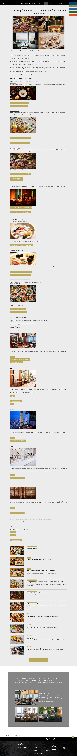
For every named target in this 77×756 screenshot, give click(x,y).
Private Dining (46, 744)
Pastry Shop (40, 3)
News (51, 3)
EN (61, 3)
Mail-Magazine (73, 15)
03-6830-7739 (22, 748)
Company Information (55, 745)
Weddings (63, 747)
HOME (6, 735)
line (73, 12)
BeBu (22, 3)
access (72, 3)
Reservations (73, 6)
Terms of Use (54, 749)
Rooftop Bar (27, 3)
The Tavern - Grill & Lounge (16, 3)
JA (59, 3)
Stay (62, 749)
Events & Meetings (47, 750)
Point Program (64, 744)
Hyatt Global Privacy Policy (56, 747)
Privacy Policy (54, 746)
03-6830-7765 (24, 751)
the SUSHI (34, 3)
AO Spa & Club (64, 748)
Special (46, 3)
